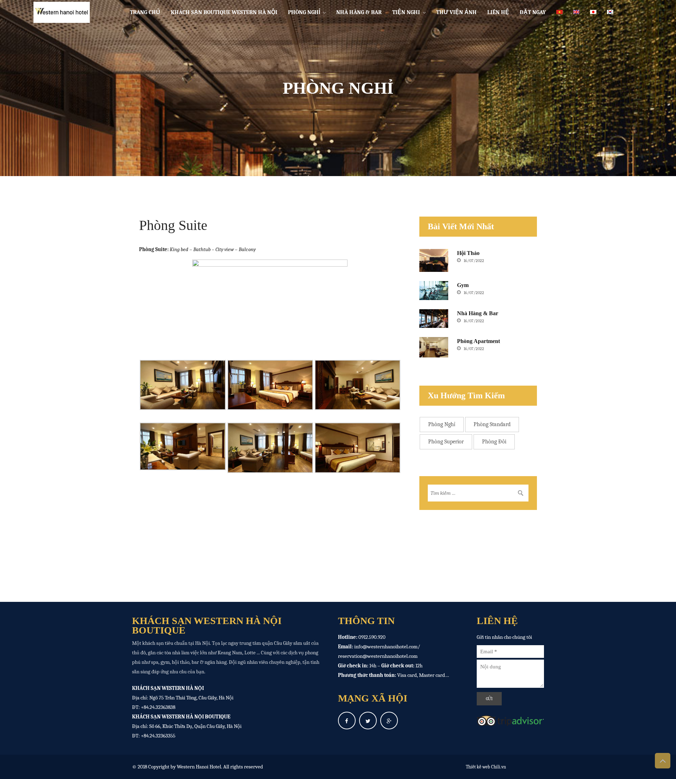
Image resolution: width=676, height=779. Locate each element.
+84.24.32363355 (158, 736)
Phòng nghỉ (304, 12)
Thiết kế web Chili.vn (486, 766)
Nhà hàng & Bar (359, 12)
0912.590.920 (372, 637)
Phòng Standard (492, 424)
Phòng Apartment (478, 341)
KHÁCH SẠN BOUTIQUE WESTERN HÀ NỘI (224, 12)
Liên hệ (498, 12)
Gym (463, 285)
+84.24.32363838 (158, 707)
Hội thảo (468, 253)
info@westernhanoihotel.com (386, 646)
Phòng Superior (446, 441)
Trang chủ (145, 12)
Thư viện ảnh (456, 12)
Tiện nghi (406, 12)
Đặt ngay (533, 12)
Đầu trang (662, 760)
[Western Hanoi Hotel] (59, 12)
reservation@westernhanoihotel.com (378, 656)
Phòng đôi (494, 441)
